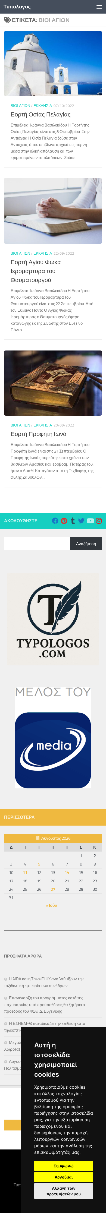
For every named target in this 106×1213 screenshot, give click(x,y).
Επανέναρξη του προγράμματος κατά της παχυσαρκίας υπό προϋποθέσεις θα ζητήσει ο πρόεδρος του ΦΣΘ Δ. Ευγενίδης (44, 1005)
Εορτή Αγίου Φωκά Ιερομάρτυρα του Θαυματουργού (36, 271)
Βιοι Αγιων (20, 105)
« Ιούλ (51, 905)
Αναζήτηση (86, 543)
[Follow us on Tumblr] (72, 520)
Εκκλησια (42, 105)
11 (25, 872)
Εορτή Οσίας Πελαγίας (41, 114)
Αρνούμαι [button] (64, 1177)
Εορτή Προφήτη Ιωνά (39, 434)
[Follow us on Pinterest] (64, 520)
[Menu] (99, 7)
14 (67, 872)
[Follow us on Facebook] (55, 520)
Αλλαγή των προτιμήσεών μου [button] (63, 1191)
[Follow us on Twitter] (81, 520)
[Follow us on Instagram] (98, 520)
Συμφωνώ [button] (64, 1166)
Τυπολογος (17, 7)
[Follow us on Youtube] (90, 520)
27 (53, 889)
